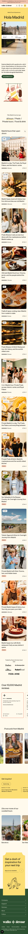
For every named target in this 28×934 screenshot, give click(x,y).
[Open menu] (25, 5)
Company (5, 900)
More (3, 911)
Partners (4, 907)
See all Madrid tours (7, 76)
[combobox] (7, 37)
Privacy (8, 926)
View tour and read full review (8, 704)
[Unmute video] (7, 737)
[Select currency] (19, 5)
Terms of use (23, 926)
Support (4, 904)
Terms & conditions (15, 926)
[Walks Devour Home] (7, 5)
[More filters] (25, 131)
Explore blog (6, 784)
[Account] (17, 5)
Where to (5, 36)
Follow (4, 914)
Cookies (3, 926)
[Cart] (22, 5)
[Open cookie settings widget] (2, 931)
